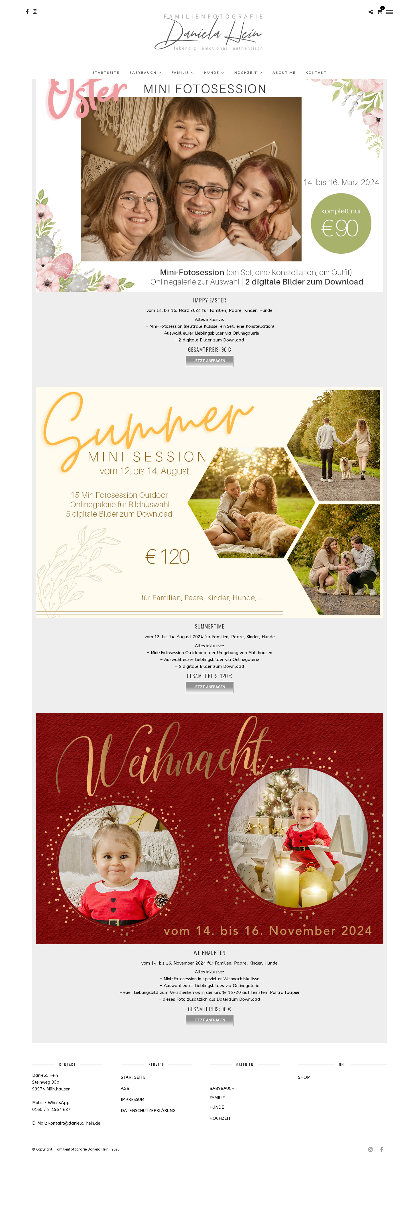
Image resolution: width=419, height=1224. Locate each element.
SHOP (304, 1077)
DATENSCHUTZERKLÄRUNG (148, 1110)
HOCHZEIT (245, 72)
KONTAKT (316, 72)
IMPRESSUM (132, 1099)
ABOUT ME (284, 72)
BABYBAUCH (142, 72)
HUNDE (211, 72)
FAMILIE (180, 72)
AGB (125, 1088)
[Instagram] (35, 11)
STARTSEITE (105, 72)
